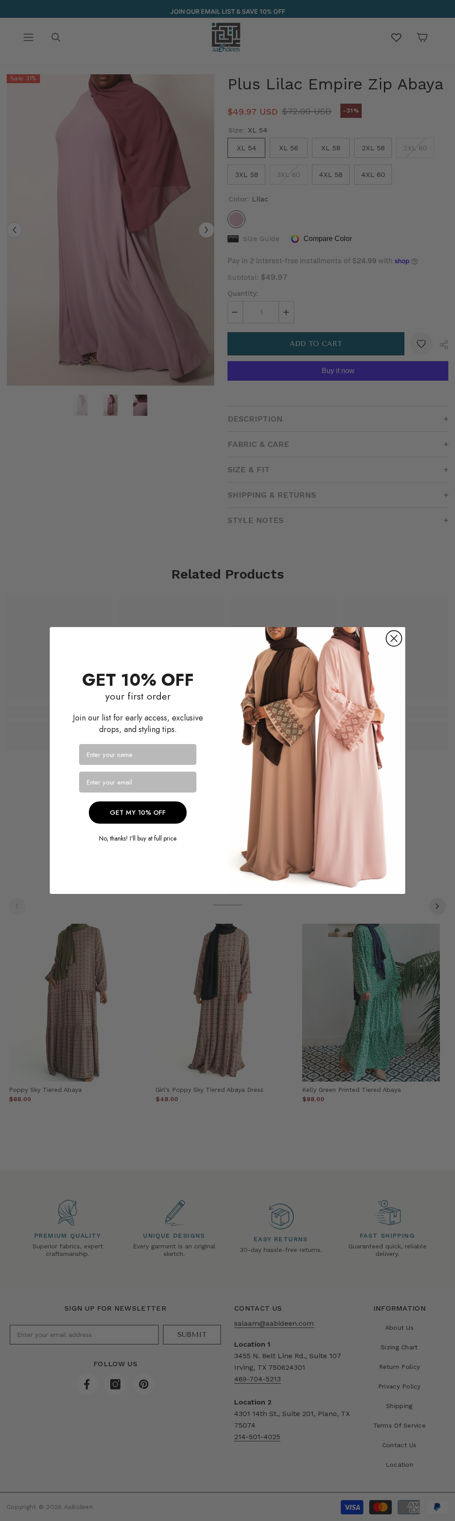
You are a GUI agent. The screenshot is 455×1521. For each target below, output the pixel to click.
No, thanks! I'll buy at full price (137, 838)
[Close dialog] (394, 638)
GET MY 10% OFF (138, 812)
